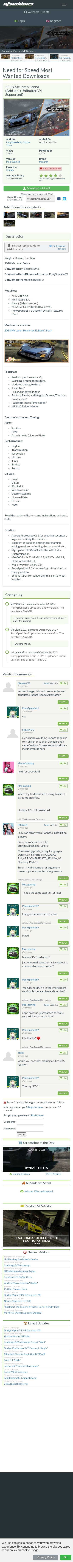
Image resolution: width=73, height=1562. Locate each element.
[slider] (51, 175)
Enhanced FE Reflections (18, 1277)
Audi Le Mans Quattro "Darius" (21, 1283)
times (10, 170)
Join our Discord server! (38, 1191)
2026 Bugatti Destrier (16, 1383)
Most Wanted (13, 162)
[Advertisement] (36, 1431)
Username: (10, 1121)
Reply (64, 702)
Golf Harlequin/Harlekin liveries (21, 1259)
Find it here (37, 1115)
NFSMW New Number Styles (20, 1271)
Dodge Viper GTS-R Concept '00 (22, 1294)
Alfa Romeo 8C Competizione (20, 1377)
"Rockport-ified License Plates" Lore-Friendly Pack (31, 1306)
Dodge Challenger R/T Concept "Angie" (26, 1348)
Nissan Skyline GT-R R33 (17, 1300)
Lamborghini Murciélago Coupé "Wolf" (25, 1342)
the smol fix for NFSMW (17, 1336)
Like (64, 683)
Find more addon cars (59, 247)
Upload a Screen (21, 1174)
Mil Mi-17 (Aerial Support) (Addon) (22, 1312)
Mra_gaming (24, 785)
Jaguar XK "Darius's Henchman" (21, 1366)
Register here (35, 1107)
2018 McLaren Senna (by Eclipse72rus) (28, 330)
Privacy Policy (46, 1557)
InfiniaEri (22, 824)
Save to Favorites (52, 168)
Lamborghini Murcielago (17, 1265)
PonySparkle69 (13, 142)
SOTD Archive (53, 1174)
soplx (21, 1052)
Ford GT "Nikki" (12, 1360)
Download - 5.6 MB (38, 188)
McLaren (43, 162)
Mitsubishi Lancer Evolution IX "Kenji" (25, 1354)
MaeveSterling (26, 763)
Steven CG (24, 683)
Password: (10, 1128)
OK (66, 1557)
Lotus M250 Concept (16, 1371)
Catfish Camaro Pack (15, 1289)
